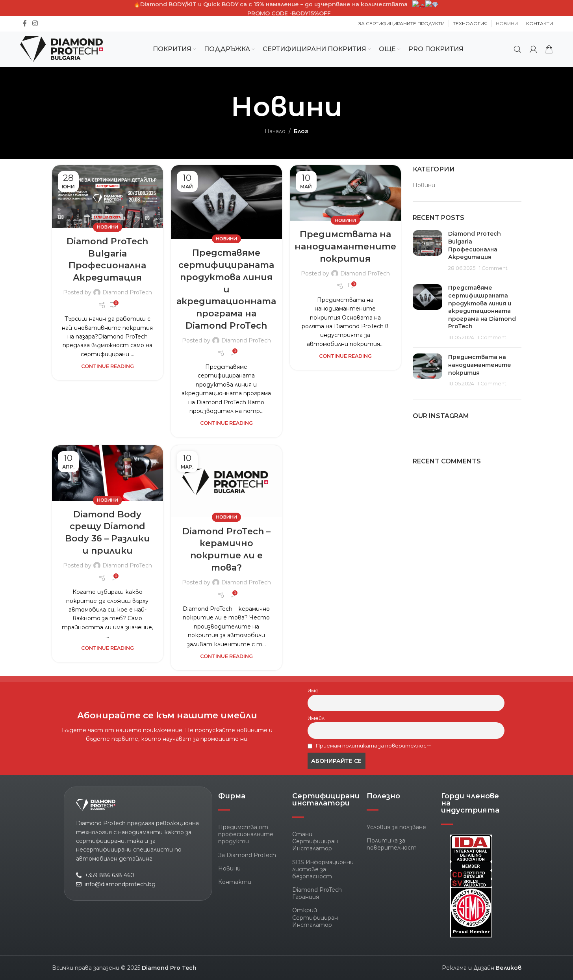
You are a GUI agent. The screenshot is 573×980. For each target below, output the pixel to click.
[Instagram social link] (35, 23)
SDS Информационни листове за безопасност (323, 869)
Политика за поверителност (392, 844)
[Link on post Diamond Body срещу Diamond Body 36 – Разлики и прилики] (107, 473)
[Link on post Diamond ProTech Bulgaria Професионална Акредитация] (107, 196)
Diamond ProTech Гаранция (317, 893)
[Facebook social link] (25, 23)
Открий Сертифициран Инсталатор (315, 917)
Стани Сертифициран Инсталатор (315, 841)
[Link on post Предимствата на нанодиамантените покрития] (345, 193)
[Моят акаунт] (533, 49)
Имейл (316, 718)
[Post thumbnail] (427, 251)
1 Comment (493, 268)
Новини (107, 227)
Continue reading (107, 366)
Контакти (234, 881)
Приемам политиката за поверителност (373, 746)
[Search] (517, 49)
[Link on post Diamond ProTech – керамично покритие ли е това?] (226, 481)
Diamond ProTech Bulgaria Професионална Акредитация (474, 245)
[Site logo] (61, 48)
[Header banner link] (286, 13)
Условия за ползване (396, 827)
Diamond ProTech (127, 292)
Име (313, 691)
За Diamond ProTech (247, 855)
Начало (275, 131)
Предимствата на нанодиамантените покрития (345, 246)
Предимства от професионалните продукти (245, 834)
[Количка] (549, 49)
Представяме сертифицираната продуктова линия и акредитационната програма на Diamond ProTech (226, 289)
